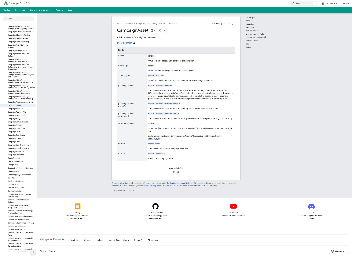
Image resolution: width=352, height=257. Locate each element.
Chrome (87, 240)
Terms (43, 251)
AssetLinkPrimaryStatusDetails (164, 103)
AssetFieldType (156, 75)
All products (153, 240)
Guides (6, 10)
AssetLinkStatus (156, 153)
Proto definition (125, 43)
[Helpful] (229, 24)
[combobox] (303, 3)
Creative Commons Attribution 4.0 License (186, 183)
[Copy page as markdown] (160, 30)
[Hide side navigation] (33, 252)
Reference (20, 10)
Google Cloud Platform (119, 240)
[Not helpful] (233, 24)
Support (71, 10)
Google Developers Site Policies (156, 186)
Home (119, 24)
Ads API (25, 3)
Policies (59, 10)
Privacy (52, 251)
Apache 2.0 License (119, 186)
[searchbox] (18, 18)
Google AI (138, 240)
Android (74, 240)
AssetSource (154, 143)
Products (129, 24)
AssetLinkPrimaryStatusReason (163, 113)
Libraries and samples (40, 10)
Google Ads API (142, 24)
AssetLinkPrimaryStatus (160, 85)
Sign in (346, 3)
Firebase (100, 240)
